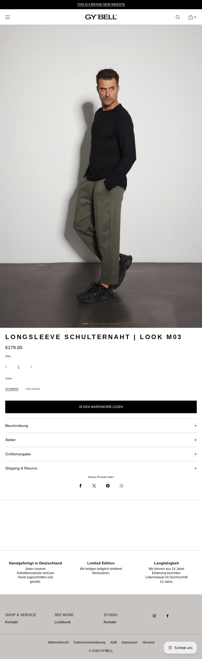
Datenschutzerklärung (89, 642)
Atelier (10, 440)
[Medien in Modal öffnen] (101, 176)
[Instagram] (158, 616)
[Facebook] (172, 616)
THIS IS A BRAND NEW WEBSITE (101, 4)
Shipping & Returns (21, 468)
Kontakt (11, 622)
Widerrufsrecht (58, 642)
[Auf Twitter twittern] (94, 485)
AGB (113, 642)
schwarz (11, 388)
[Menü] (11, 17)
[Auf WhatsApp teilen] (121, 485)
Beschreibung (16, 425)
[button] (177, 17)
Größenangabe (18, 454)
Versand (148, 642)
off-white (33, 391)
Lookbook (62, 622)
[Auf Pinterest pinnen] (108, 485)
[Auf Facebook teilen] (80, 485)
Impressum (130, 642)
